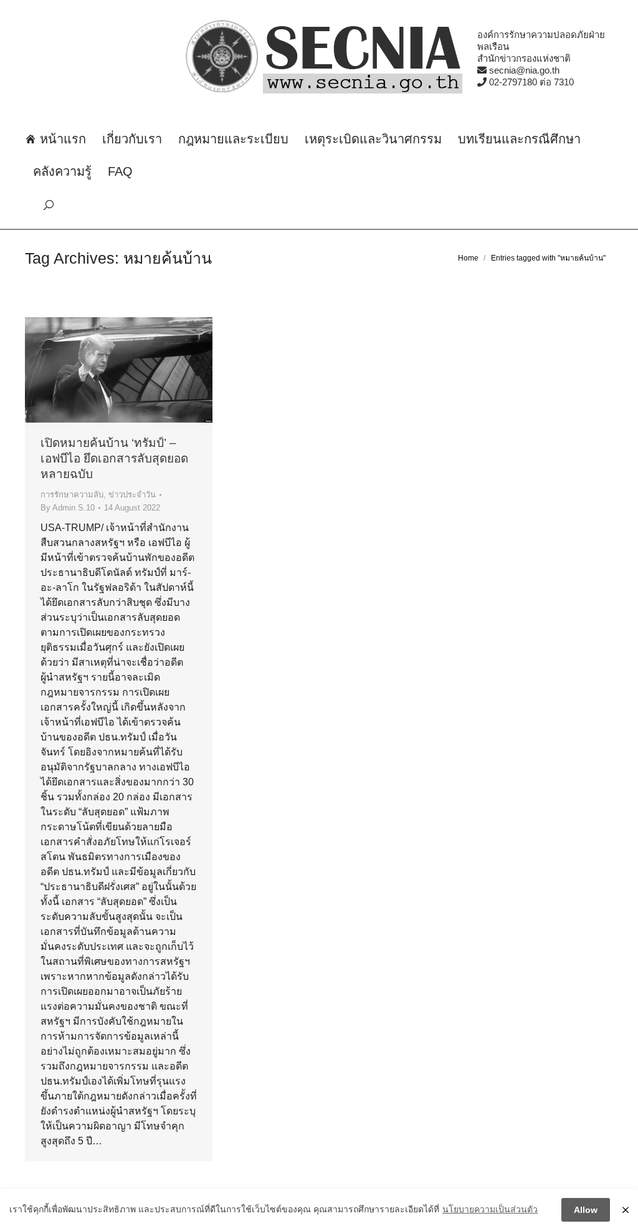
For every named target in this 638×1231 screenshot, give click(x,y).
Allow (586, 1210)
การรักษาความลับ (71, 494)
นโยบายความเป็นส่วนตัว (490, 1209)
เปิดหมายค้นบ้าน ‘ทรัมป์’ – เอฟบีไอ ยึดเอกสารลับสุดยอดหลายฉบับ (114, 458)
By (67, 507)
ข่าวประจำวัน (132, 494)
